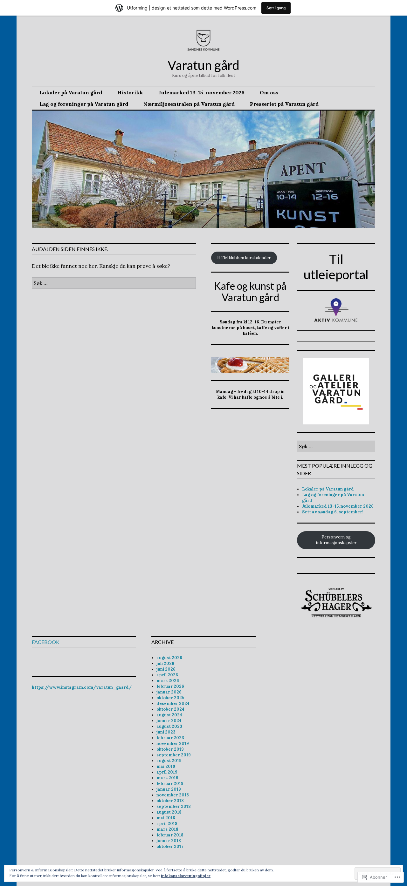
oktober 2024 (170, 709)
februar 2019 (169, 783)
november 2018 (172, 795)
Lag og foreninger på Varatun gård (83, 104)
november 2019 (172, 743)
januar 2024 (169, 720)
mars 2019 (167, 778)
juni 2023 (166, 732)
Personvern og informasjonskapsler (336, 539)
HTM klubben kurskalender (244, 257)
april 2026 (167, 675)
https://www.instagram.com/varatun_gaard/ (82, 687)
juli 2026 (165, 663)
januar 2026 (169, 692)
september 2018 (173, 806)
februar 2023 (170, 738)
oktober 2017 (169, 846)
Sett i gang (276, 7)
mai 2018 (165, 818)
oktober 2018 (170, 800)
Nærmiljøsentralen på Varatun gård (189, 104)
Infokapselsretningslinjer (185, 875)
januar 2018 (168, 840)
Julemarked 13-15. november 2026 (201, 92)
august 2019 (169, 760)
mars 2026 (167, 680)
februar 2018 (169, 835)
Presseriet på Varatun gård (284, 104)
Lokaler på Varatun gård (70, 92)
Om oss (269, 92)
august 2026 (169, 657)
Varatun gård (203, 65)
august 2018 (169, 812)
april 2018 (166, 823)
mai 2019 (165, 766)
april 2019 (166, 772)
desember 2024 (173, 703)
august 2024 (169, 715)
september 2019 (173, 755)
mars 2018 (167, 829)
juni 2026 (166, 669)
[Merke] (114, 283)
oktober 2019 (170, 749)
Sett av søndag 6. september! (332, 512)
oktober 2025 (170, 697)
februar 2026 (170, 686)
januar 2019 (168, 789)
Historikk (130, 92)
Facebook (45, 642)
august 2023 (169, 726)
